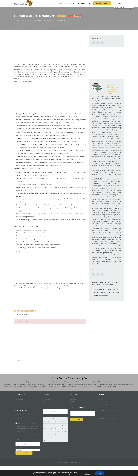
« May (45, 418)
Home (60, 3)
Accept (99, 473)
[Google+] (107, 413)
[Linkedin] (103, 413)
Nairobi (20, 360)
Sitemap (73, 399)
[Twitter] (101, 413)
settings (87, 474)
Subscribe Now (24, 453)
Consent (19, 418)
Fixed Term (19, 20)
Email (18, 439)
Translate (129, 10)
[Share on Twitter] (98, 42)
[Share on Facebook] (93, 42)
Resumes (72, 3)
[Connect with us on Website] (93, 274)
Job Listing (19, 399)
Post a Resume (102, 3)
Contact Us (46, 405)
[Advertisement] (50, 48)
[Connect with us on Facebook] (98, 274)
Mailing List (19, 447)
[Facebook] (98, 413)
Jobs (65, 3)
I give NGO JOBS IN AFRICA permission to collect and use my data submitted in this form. (27, 427)
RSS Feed (73, 402)
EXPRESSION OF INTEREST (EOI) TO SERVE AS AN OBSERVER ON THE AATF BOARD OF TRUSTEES (107, 292)
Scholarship (19, 405)
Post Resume (19, 402)
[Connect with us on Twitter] (102, 274)
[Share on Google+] (102, 42)
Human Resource (61, 20)
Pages (89, 3)
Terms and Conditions (105, 405)
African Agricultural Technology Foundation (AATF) (112, 89)
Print (72, 20)
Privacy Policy (103, 402)
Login (120, 3)
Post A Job (81, 3)
